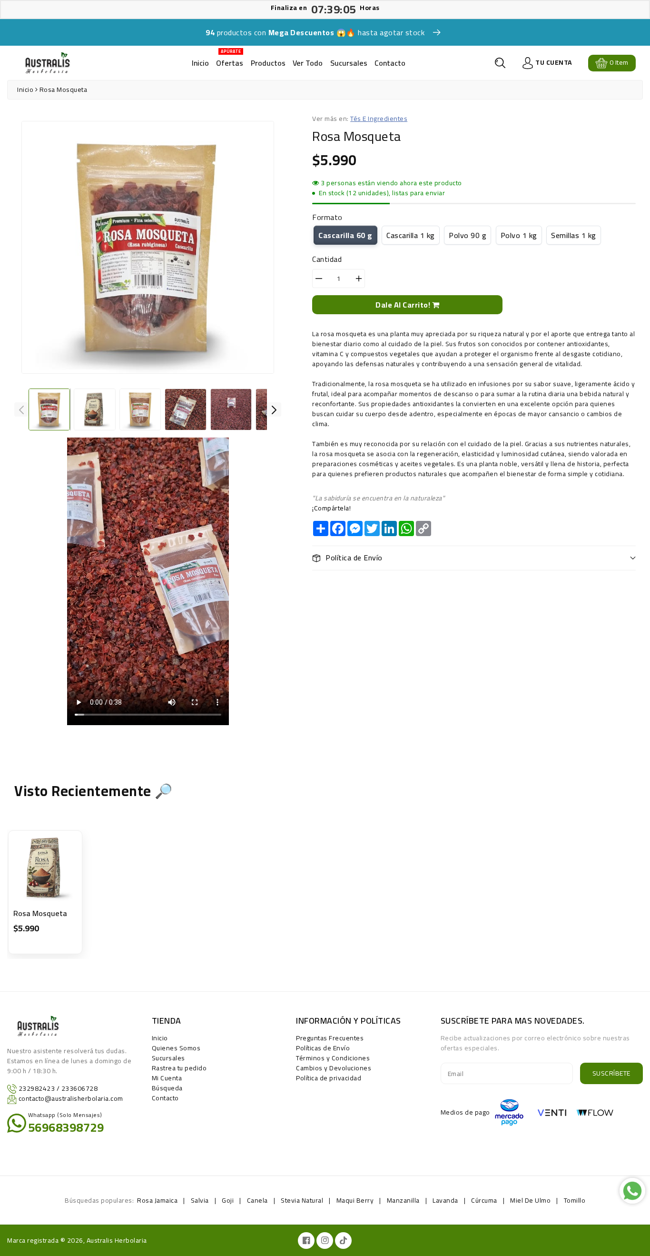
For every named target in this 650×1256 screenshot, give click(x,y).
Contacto (389, 63)
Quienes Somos (176, 1048)
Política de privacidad (328, 1078)
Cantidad (327, 259)
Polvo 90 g (467, 235)
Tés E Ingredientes (378, 118)
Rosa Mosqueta (40, 913)
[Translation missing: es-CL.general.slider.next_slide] (274, 409)
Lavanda (445, 1200)
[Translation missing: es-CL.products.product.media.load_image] (49, 409)
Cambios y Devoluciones (333, 1068)
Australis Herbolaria (117, 1240)
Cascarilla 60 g (345, 235)
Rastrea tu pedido (179, 1068)
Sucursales (348, 63)
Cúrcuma (484, 1200)
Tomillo (575, 1200)
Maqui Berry (355, 1200)
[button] (500, 63)
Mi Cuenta (167, 1078)
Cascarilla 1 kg (410, 235)
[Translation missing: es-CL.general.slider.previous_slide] (21, 409)
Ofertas (229, 60)
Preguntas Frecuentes (330, 1038)
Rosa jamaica (157, 1200)
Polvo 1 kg (519, 235)
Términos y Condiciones (333, 1058)
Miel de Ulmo (530, 1200)
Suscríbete (611, 1073)
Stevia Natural (302, 1200)
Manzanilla (403, 1200)
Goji (228, 1200)
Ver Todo (308, 63)
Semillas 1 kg (573, 235)
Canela (257, 1200)
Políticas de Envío (323, 1048)
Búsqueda (167, 1088)
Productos (268, 63)
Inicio (200, 63)
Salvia (200, 1200)
